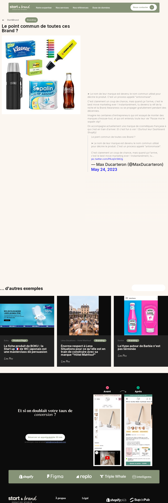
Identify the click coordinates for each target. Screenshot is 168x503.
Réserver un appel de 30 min (45, 437)
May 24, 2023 (104, 169)
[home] (20, 7)
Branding (31, 20)
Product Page (19, 340)
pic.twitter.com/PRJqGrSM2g (107, 159)
